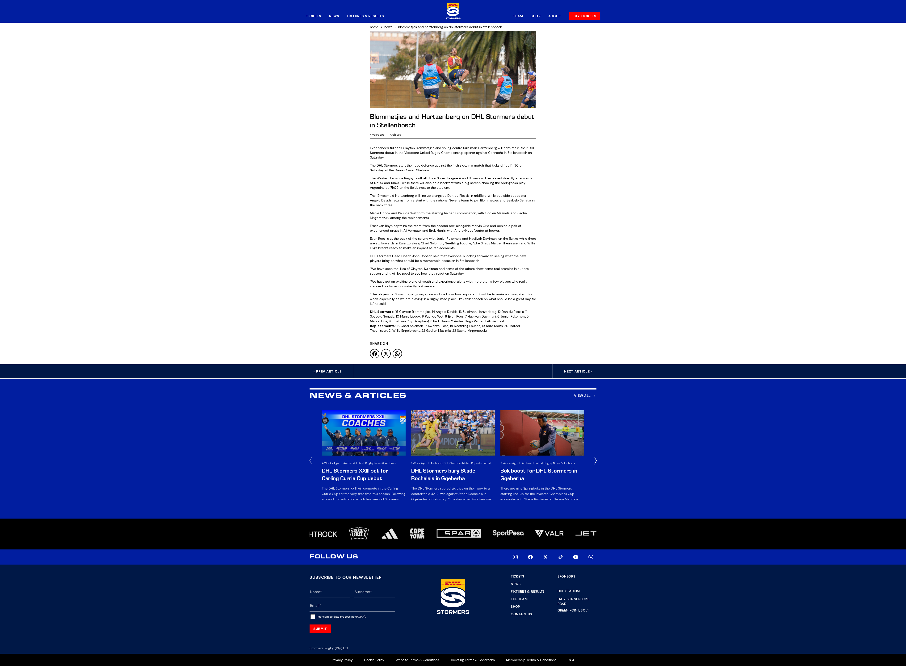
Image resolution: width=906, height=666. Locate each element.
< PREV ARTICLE (327, 371)
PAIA (571, 660)
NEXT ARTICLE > (578, 371)
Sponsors (566, 576)
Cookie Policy (374, 660)
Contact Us (521, 614)
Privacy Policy (342, 660)
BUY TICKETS (584, 16)
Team (518, 16)
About (554, 16)
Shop (536, 16)
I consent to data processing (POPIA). (341, 617)
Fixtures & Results (365, 16)
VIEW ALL (582, 396)
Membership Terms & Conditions (531, 660)
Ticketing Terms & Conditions (472, 660)
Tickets (313, 16)
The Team (519, 599)
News (334, 16)
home (374, 27)
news (388, 27)
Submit (320, 629)
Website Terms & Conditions (417, 660)
